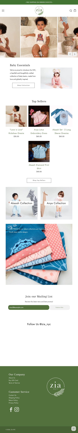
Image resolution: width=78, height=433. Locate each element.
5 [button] (43, 55)
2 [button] (36, 55)
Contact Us (12, 395)
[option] (39, 37)
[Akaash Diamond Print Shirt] (39, 151)
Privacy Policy (13, 403)
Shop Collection (23, 85)
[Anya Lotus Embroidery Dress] (39, 116)
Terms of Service (14, 383)
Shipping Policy (14, 398)
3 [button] (39, 55)
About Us (12, 378)
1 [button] (34, 55)
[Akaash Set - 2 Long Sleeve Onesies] (61, 116)
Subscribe (59, 307)
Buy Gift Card (13, 380)
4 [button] (41, 55)
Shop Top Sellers (39, 180)
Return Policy (13, 400)
